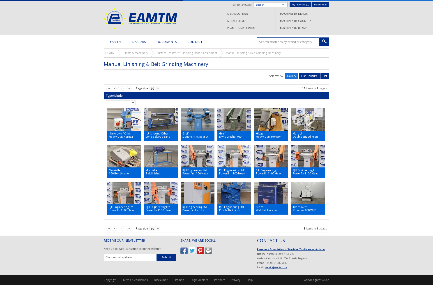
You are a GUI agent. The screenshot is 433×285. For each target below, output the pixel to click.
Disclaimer (161, 280)
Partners (219, 280)
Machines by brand (293, 28)
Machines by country (295, 21)
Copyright (110, 280)
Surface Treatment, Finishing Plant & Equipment (187, 53)
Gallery (291, 76)
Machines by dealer (294, 14)
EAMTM (140, 19)
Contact (195, 41)
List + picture (309, 76)
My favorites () (300, 4)
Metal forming (238, 21)
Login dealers (199, 280)
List (325, 76)
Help (250, 280)
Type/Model (114, 95)
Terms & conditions (135, 280)
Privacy (235, 280)
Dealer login (320, 4)
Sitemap (179, 280)
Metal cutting (237, 14)
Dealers (139, 41)
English (260, 4)
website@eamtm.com (276, 267)
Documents (167, 41)
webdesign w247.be (316, 280)
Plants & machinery (241, 28)
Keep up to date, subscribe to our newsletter (132, 249)
